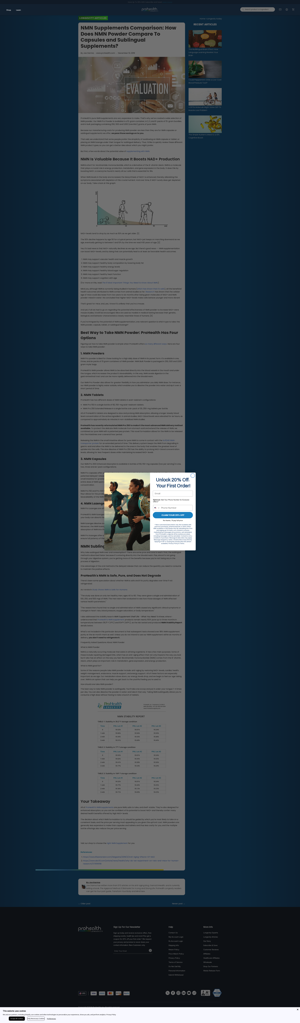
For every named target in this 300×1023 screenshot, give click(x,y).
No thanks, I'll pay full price (173, 520)
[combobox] (156, 508)
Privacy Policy (111, 1015)
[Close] (297, 1009)
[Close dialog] (193, 476)
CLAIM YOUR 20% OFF (172, 515)
